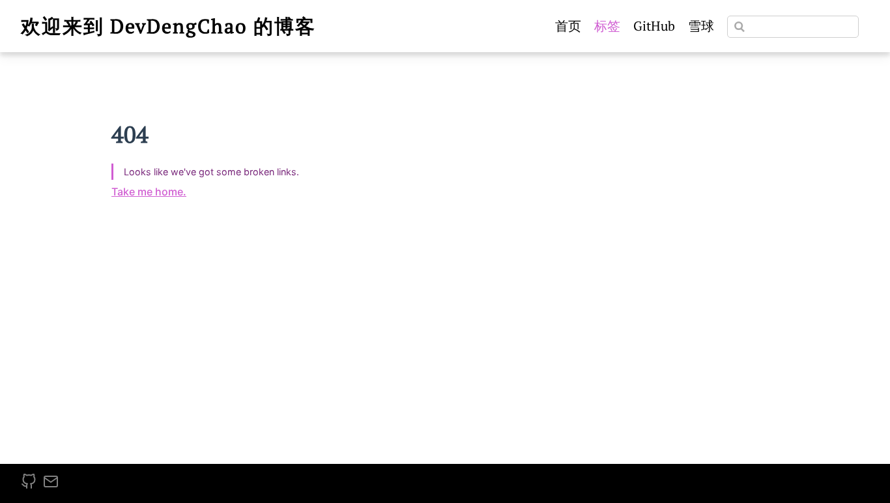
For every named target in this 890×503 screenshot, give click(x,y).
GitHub (654, 26)
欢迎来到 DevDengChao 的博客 (168, 26)
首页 (568, 26)
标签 (607, 26)
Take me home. (148, 191)
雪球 (701, 26)
